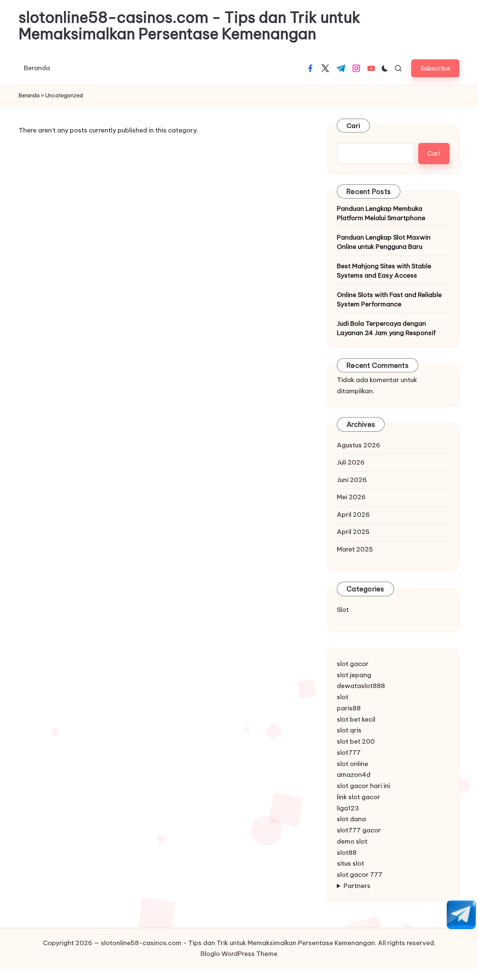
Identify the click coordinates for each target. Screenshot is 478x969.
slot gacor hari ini (363, 786)
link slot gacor (358, 797)
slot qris (349, 730)
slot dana (351, 819)
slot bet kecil (356, 719)
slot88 (347, 852)
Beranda (29, 95)
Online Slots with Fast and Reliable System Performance (389, 300)
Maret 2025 (355, 549)
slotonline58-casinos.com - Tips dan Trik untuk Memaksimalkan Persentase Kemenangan (189, 25)
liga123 (348, 808)
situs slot (350, 863)
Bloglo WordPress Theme (239, 954)
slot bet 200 (356, 741)
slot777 (349, 752)
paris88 (349, 708)
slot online (352, 764)
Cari (353, 126)
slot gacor (353, 664)
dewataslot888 (361, 686)
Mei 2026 (351, 497)
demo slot (352, 841)
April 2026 (353, 514)
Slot (343, 610)
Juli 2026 (350, 462)
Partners (357, 886)
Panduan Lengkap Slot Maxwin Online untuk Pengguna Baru (384, 242)
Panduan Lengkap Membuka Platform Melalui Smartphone (381, 213)
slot (342, 697)
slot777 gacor (359, 830)
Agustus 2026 (358, 445)
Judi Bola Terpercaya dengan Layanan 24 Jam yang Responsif (386, 328)
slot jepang (354, 675)
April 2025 (353, 532)
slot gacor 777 (359, 874)
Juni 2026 (352, 480)
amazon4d (353, 774)
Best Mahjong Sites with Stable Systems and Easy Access (384, 271)
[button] (435, 68)
